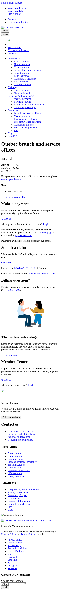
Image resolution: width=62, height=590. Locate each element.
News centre (14, 498)
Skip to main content (11, 2)
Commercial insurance (25, 78)
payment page (45, 232)
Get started (6, 262)
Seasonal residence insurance (28, 70)
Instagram (12, 565)
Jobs (16, 130)
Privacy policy (15, 539)
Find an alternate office (15, 197)
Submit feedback (12, 417)
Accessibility (14, 545)
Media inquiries (22, 116)
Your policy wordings (25, 107)
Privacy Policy (8, 534)
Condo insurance (22, 67)
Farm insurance (21, 75)
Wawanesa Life (15, 11)
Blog (10, 133)
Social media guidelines (26, 127)
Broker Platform (16, 551)
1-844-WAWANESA (24, 268)
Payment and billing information (30, 104)
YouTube (12, 568)
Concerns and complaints (20, 439)
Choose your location (18, 22)
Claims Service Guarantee (42, 273)
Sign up (7, 218)
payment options (23, 235)
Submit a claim (21, 90)
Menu (5, 31)
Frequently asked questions (27, 121)
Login (46, 224)
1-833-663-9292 (12, 290)
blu (9, 554)
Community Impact (17, 495)
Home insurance (22, 64)
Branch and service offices (27, 113)
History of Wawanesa (18, 492)
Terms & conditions (17, 548)
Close (5, 34)
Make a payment (22, 98)
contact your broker (11, 179)
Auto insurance (21, 61)
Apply (5, 587)
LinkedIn (12, 559)
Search (11, 136)
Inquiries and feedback (25, 119)
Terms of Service (29, 534)
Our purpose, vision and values (23, 489)
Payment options (22, 101)
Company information (19, 501)
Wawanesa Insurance (18, 8)
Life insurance (21, 81)
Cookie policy (15, 542)
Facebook (12, 557)
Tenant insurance (22, 73)
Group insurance (22, 84)
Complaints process (24, 124)
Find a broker (14, 13)
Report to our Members (19, 504)
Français (12, 19)
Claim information (23, 93)
